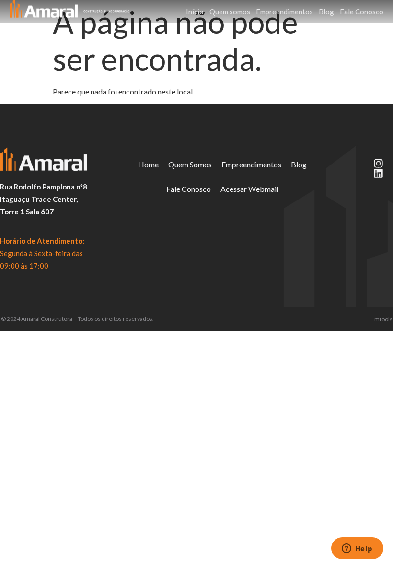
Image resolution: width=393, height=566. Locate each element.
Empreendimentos (284, 11)
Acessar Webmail (249, 188)
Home (148, 164)
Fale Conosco (361, 11)
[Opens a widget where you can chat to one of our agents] (357, 549)
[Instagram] (378, 163)
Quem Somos (190, 164)
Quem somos (229, 11)
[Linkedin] (378, 173)
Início (195, 11)
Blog (326, 11)
